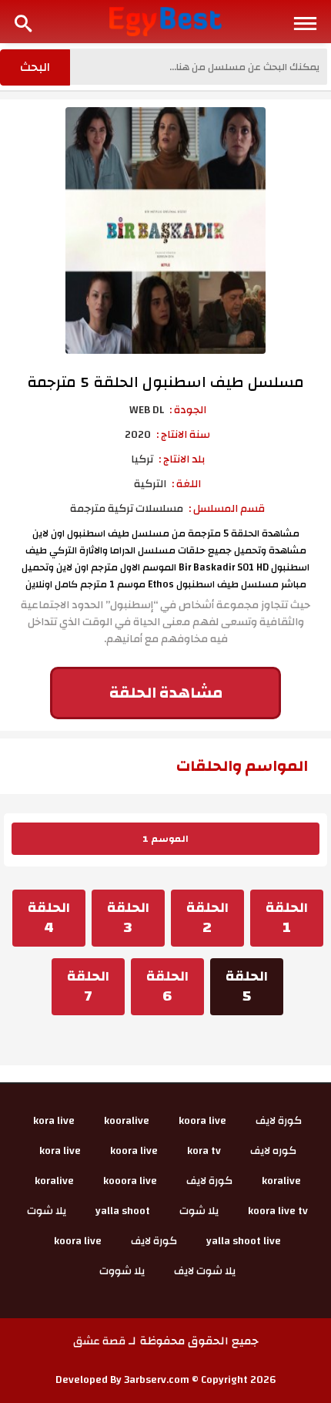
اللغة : (186, 484)
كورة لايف (279, 1121)
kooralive (126, 1121)
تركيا (142, 459)
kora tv (204, 1151)
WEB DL (146, 410)
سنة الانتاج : (183, 434)
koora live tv (278, 1211)
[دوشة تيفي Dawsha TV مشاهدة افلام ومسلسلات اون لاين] (166, 21)
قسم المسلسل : (227, 508)
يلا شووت (122, 1271)
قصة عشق (99, 1341)
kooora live (130, 1181)
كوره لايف (273, 1151)
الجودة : (187, 410)
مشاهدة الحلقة (165, 692)
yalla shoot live (243, 1241)
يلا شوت (199, 1211)
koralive (281, 1181)
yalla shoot (122, 1211)
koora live (202, 1121)
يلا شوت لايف (205, 1271)
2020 (138, 434)
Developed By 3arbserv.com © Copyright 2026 (165, 1380)
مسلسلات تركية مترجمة (126, 508)
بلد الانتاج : (182, 459)
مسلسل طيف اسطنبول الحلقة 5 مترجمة (165, 382)
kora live (54, 1121)
